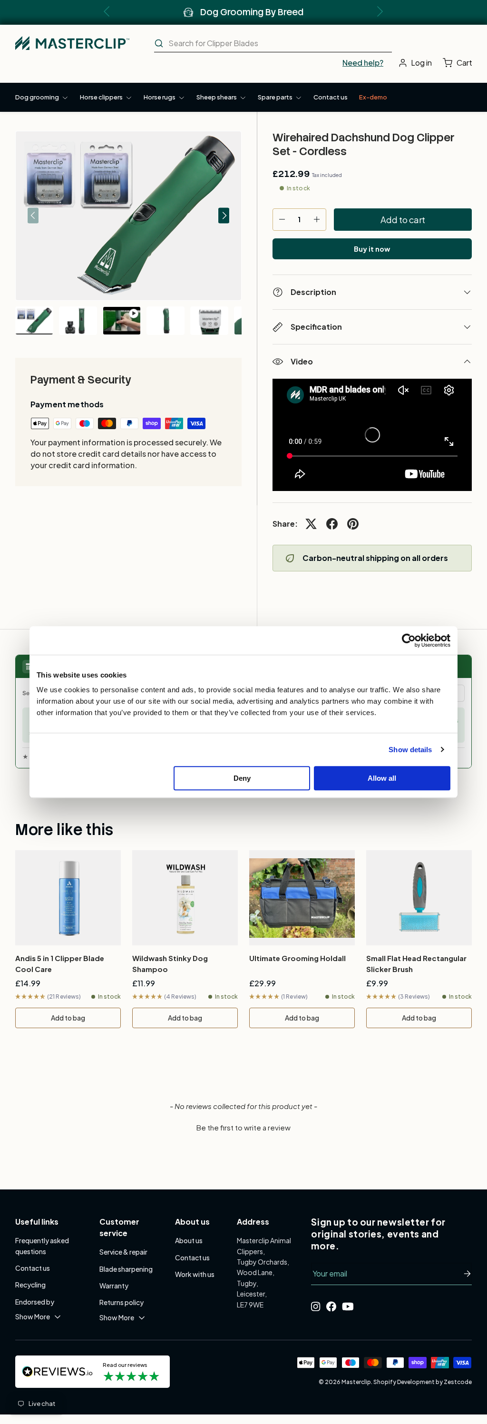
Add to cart (402, 219)
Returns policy (121, 1302)
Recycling (30, 1284)
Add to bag (68, 1017)
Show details (410, 750)
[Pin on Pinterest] (352, 523)
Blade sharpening (126, 1269)
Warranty (113, 1285)
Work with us (194, 1274)
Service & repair (123, 1251)
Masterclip (356, 1381)
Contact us (330, 97)
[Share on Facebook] (331, 523)
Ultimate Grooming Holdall (297, 957)
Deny (242, 778)
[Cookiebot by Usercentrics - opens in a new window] (408, 640)
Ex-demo (373, 97)
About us (189, 1240)
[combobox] (273, 43)
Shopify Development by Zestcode (422, 1381)
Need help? (362, 63)
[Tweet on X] (311, 523)
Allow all (382, 778)
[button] (460, 62)
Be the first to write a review (243, 1127)
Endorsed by (34, 1301)
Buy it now (372, 249)
